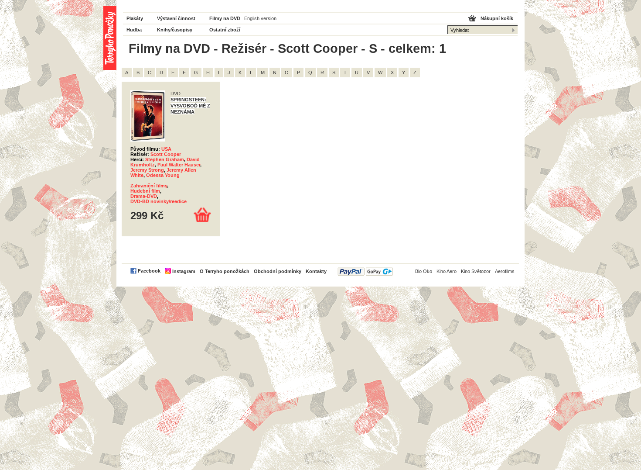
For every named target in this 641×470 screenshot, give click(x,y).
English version (260, 18)
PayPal (365, 271)
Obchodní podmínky (277, 271)
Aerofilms (505, 271)
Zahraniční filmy (148, 185)
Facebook (149, 270)
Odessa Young (163, 175)
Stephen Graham (164, 159)
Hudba (134, 29)
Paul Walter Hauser (178, 164)
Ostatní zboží (224, 29)
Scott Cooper (165, 154)
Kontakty (316, 271)
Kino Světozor (476, 271)
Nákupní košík (497, 18)
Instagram (183, 271)
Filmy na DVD (224, 18)
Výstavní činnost (176, 18)
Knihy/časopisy (174, 29)
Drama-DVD (143, 196)
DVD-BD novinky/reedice (158, 201)
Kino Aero (446, 271)
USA (166, 149)
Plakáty (134, 18)
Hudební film (145, 191)
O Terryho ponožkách (224, 271)
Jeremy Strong (147, 170)
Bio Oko (423, 271)
